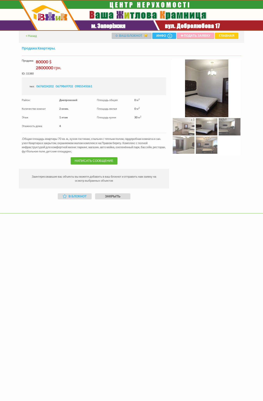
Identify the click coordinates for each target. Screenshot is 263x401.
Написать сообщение (94, 160)
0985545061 (83, 86)
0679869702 (64, 86)
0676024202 (45, 86)
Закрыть (113, 196)
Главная (226, 35)
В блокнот (78, 196)
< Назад (31, 36)
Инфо (161, 35)
